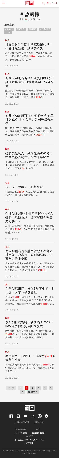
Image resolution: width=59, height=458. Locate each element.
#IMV (8, 32)
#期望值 (21, 29)
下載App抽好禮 (22, 422)
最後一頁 (33, 391)
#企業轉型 (45, 29)
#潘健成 (9, 29)
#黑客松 (32, 29)
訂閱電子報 (39, 422)
